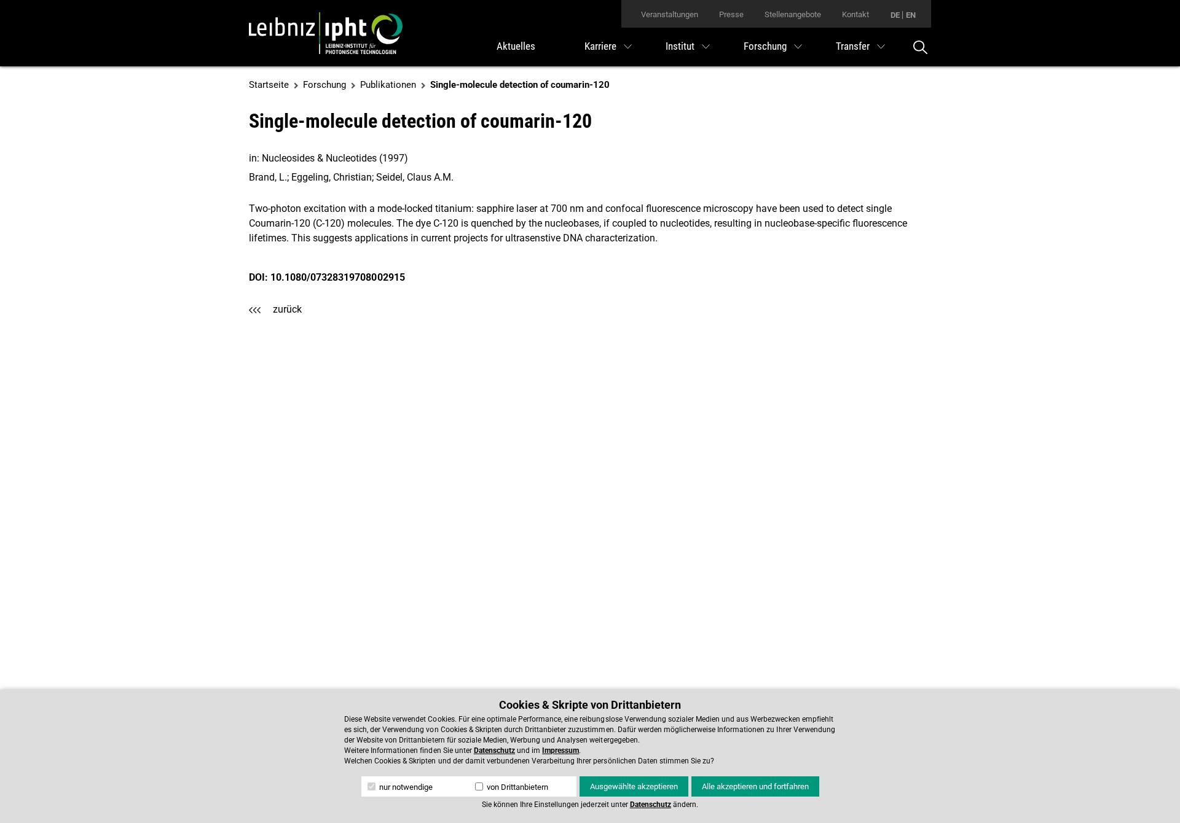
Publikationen (388, 84)
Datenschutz (494, 750)
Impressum (560, 750)
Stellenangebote (793, 14)
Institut (680, 46)
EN (911, 15)
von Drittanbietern (516, 787)
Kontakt (855, 14)
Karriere (600, 46)
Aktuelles (516, 46)
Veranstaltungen (669, 14)
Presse (731, 14)
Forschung (765, 46)
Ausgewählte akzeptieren (634, 786)
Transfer (853, 46)
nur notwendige (405, 787)
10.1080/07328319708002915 (337, 277)
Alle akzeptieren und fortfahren (755, 786)
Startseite (269, 84)
